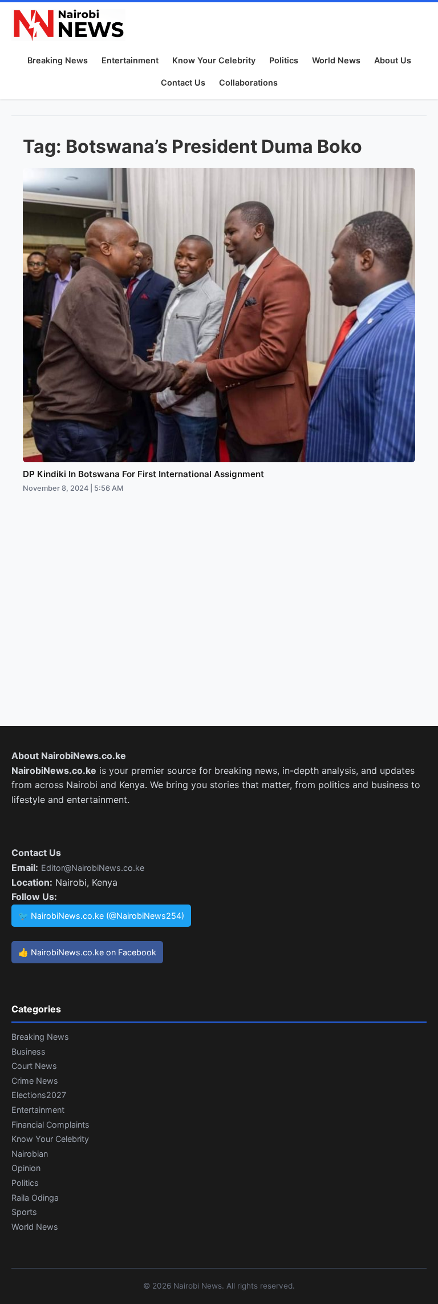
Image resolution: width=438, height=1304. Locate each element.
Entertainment (130, 60)
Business (28, 1051)
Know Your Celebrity (214, 60)
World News (336, 60)
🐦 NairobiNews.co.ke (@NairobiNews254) (101, 916)
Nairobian (29, 1153)
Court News (34, 1066)
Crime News (34, 1080)
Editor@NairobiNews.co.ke (92, 868)
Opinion (25, 1168)
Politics (283, 60)
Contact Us (183, 82)
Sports (24, 1212)
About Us (392, 60)
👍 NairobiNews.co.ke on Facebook (87, 952)
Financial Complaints (50, 1124)
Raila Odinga (35, 1197)
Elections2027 (38, 1095)
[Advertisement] (219, 621)
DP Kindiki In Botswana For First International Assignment (143, 474)
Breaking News (57, 60)
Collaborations (248, 82)
